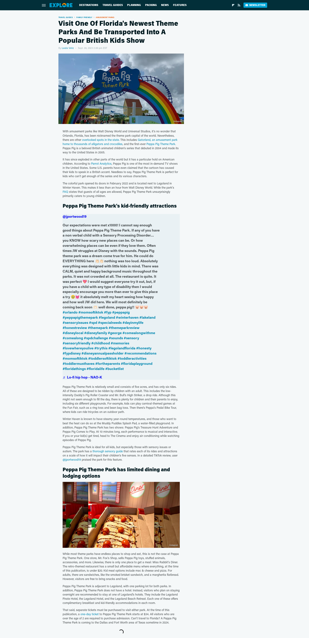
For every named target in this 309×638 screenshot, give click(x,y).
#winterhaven (127, 317)
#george (115, 332)
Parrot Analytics (101, 163)
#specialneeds (110, 322)
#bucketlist (114, 368)
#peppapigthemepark (80, 317)
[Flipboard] (233, 5)
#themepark (98, 327)
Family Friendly (84, 17)
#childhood (100, 343)
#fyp (107, 312)
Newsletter (257, 5)
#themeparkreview (124, 327)
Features (180, 5)
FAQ (65, 192)
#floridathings (74, 368)
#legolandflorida (121, 348)
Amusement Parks (105, 17)
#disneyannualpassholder (102, 353)
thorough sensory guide (108, 451)
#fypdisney (72, 353)
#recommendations (140, 353)
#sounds (116, 338)
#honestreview (75, 327)
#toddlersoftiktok (102, 358)
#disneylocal (73, 332)
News (165, 5)
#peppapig (121, 312)
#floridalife (95, 368)
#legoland (107, 317)
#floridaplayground (136, 363)
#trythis (101, 348)
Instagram (178, 121)
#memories (120, 343)
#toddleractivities (131, 358)
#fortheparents (107, 363)
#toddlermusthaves (78, 363)
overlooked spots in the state (100, 140)
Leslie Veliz (68, 48)
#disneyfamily (95, 332)
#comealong (73, 338)
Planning (134, 5)
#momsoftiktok (90, 312)
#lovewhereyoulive (78, 348)
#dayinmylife (132, 322)
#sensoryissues (75, 322)
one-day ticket (89, 614)
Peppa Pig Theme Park (160, 144)
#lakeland (147, 317)
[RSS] (239, 5)
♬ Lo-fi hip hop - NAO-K (82, 377)
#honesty (143, 348)
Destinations (88, 5)
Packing (151, 5)
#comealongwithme (138, 332)
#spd (93, 322)
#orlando (70, 312)
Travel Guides (113, 5)
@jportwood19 (75, 216)
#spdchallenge (96, 338)
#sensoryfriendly (76, 343)
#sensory (131, 338)
